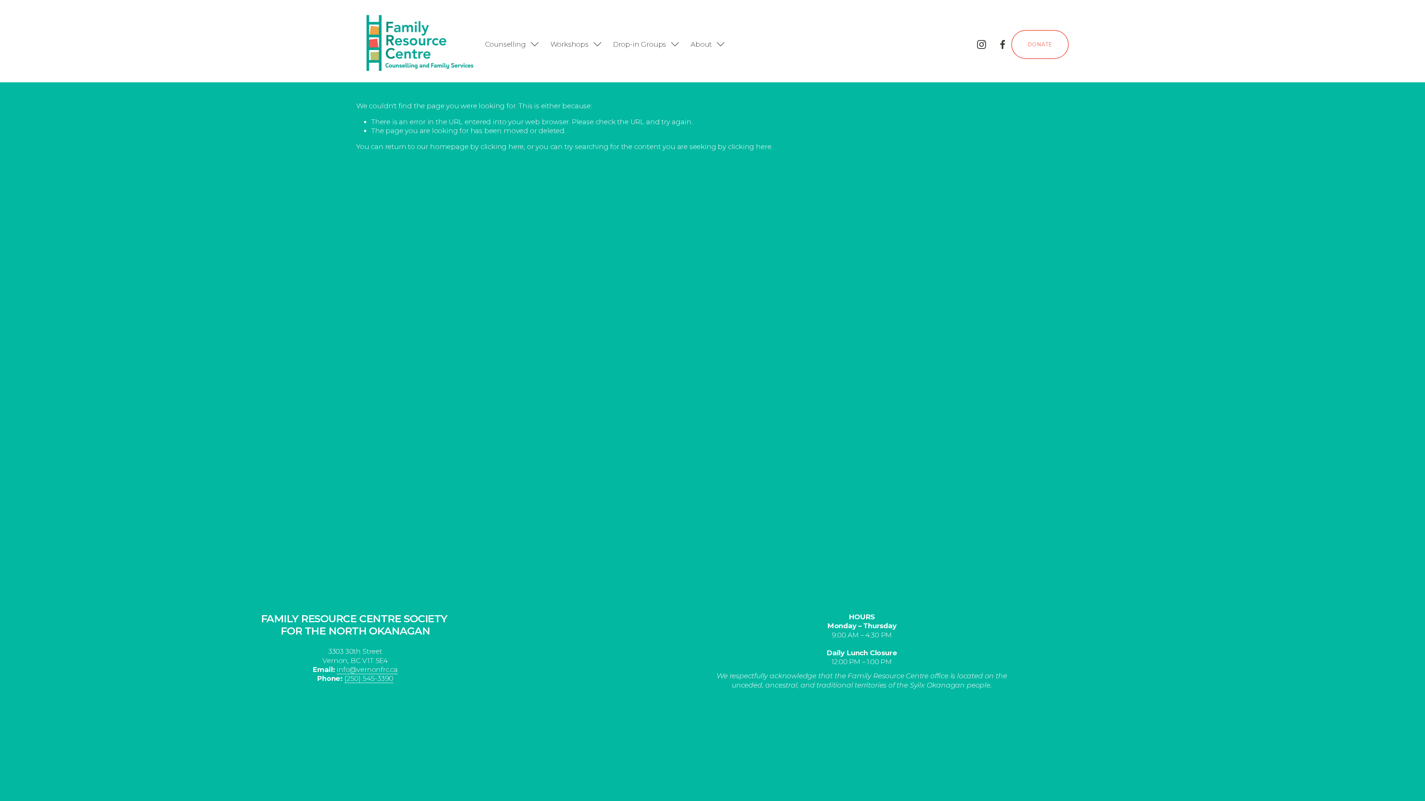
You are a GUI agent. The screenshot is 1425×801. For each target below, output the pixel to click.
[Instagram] (981, 44)
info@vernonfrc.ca (367, 669)
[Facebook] (1002, 44)
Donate (1040, 44)
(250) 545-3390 (368, 678)
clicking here (502, 146)
